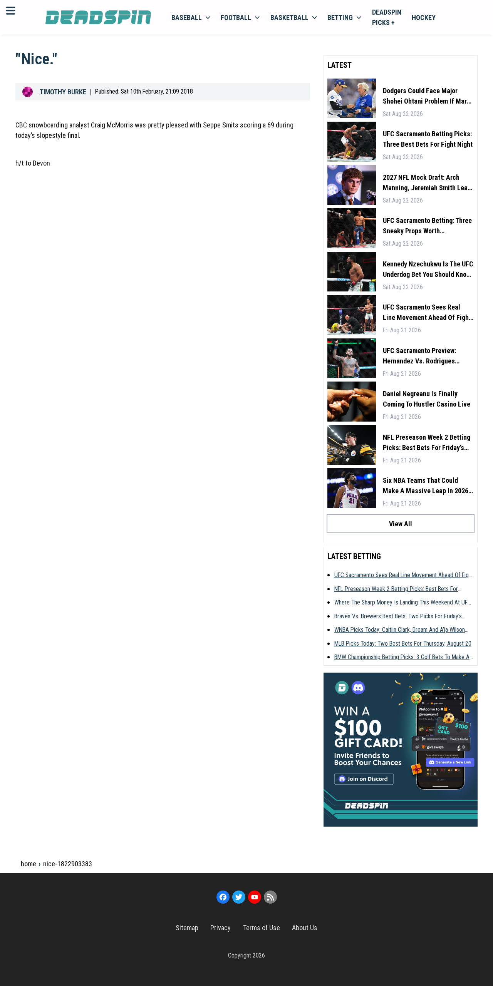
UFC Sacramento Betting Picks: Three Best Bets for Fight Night (428, 139)
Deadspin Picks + (386, 17)
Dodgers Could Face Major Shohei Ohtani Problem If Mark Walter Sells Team (426, 96)
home (28, 864)
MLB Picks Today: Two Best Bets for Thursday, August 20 (402, 643)
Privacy (220, 928)
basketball (289, 17)
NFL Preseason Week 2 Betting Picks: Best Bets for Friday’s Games (426, 443)
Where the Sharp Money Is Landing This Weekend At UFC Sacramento (402, 603)
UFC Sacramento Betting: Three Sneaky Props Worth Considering (427, 226)
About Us (304, 928)
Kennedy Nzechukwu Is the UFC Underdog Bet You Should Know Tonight (428, 270)
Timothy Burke (63, 92)
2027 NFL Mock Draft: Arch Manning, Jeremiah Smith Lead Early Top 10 (427, 183)
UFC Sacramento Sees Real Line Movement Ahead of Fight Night (427, 313)
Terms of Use (261, 928)
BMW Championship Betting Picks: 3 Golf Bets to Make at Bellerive (402, 657)
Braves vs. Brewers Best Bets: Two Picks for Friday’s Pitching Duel (398, 617)
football (236, 17)
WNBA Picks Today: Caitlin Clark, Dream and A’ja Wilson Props (399, 630)
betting (340, 17)
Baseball (186, 17)
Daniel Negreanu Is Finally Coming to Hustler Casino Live (426, 399)
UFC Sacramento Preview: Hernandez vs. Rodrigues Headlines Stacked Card (419, 356)
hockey (424, 17)
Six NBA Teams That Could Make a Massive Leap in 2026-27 (427, 486)
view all (400, 524)
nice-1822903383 (67, 864)
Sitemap (187, 928)
